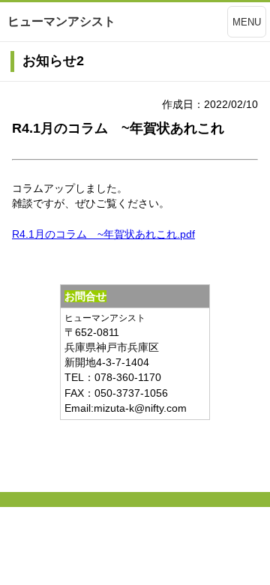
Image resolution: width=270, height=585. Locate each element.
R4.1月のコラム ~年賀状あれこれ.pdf (103, 234)
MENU (246, 22)
